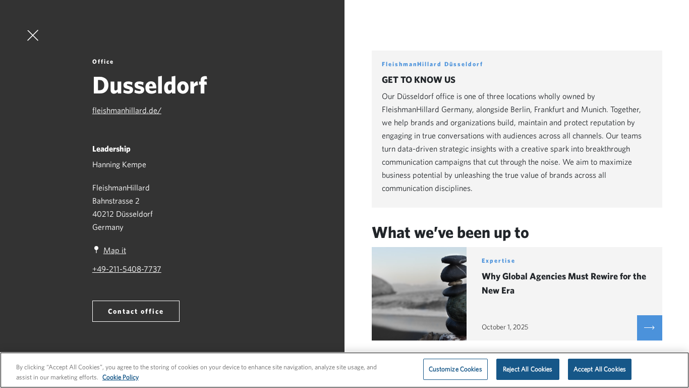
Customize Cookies (455, 369)
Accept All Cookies (599, 369)
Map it (114, 250)
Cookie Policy (120, 377)
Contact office (136, 311)
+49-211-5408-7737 (126, 268)
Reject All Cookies (527, 369)
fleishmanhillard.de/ (126, 110)
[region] (344, 370)
